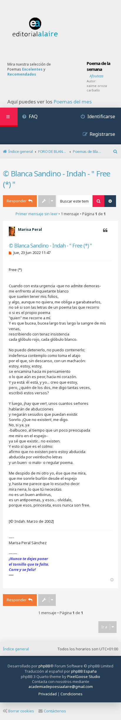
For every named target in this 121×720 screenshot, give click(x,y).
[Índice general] (35, 27)
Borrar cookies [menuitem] (21, 711)
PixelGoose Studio (83, 676)
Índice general (16, 648)
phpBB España (84, 671)
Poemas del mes (72, 101)
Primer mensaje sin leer (37, 213)
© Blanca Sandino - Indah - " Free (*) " (56, 178)
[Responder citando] (105, 230)
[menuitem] (30, 117)
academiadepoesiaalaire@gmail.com (60, 686)
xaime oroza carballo (97, 87)
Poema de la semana (98, 66)
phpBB (44, 666)
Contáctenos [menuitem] (55, 711)
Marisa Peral (30, 229)
